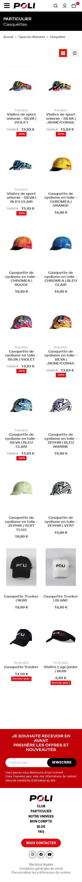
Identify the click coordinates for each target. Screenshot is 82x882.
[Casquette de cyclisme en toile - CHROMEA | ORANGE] (61, 165)
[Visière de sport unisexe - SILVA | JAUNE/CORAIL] (61, 85)
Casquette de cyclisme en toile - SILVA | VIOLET (21, 355)
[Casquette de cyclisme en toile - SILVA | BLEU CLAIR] (21, 405)
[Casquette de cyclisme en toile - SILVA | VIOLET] (21, 322)
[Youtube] (49, 854)
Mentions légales (41, 864)
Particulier (41, 811)
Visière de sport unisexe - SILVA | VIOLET (21, 118)
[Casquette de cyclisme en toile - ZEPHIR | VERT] (61, 488)
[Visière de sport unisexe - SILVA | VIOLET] (21, 85)
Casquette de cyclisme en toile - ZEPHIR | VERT (60, 522)
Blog (41, 826)
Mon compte (41, 821)
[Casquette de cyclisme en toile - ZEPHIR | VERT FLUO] (21, 488)
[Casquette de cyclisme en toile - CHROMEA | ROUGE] (21, 244)
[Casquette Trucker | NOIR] (21, 567)
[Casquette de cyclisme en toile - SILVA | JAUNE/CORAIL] (61, 322)
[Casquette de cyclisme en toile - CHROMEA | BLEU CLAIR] (61, 244)
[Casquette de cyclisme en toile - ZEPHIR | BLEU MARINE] (61, 405)
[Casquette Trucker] (21, 638)
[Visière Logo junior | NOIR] (61, 638)
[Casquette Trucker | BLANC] (61, 567)
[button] (7, 5)
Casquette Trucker (21, 667)
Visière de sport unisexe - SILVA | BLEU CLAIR (21, 198)
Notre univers (41, 816)
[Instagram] (32, 854)
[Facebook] (41, 854)
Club (41, 806)
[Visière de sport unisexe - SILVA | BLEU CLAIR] (21, 165)
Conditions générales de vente (41, 868)
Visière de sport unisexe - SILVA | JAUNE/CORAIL (61, 118)
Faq (41, 831)
